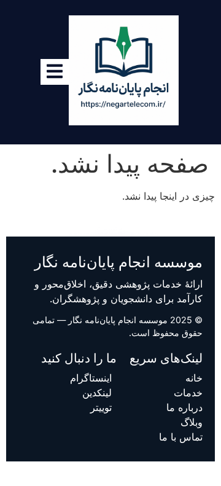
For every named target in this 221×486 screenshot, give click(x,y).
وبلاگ (191, 422)
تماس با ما (181, 437)
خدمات (188, 392)
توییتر (101, 407)
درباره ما (184, 407)
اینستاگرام (91, 378)
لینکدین (97, 392)
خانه (194, 378)
